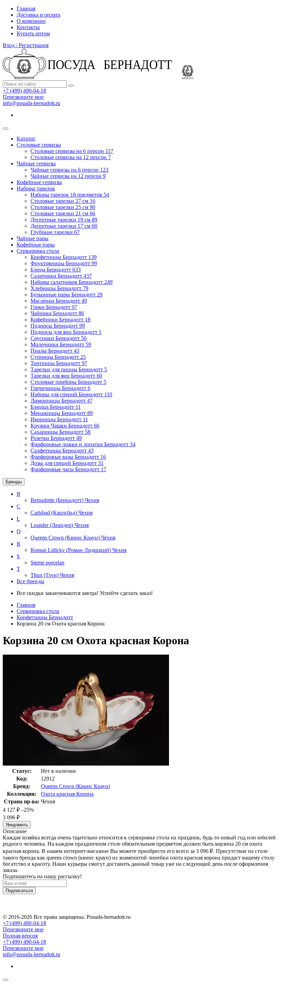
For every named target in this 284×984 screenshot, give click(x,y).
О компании (31, 21)
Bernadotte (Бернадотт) (64, 500)
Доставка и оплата (38, 15)
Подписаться (19, 890)
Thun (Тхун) (52, 575)
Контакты (28, 27)
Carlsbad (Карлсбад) (61, 513)
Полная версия (20, 936)
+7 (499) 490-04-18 (24, 91)
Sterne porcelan (47, 563)
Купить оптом (33, 33)
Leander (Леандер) (59, 525)
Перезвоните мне (23, 97)
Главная (26, 8)
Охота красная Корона (67, 794)
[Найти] (71, 86)
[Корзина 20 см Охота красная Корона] (86, 764)
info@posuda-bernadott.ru (31, 103)
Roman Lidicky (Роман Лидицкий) (78, 550)
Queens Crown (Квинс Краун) (72, 538)
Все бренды (30, 581)
